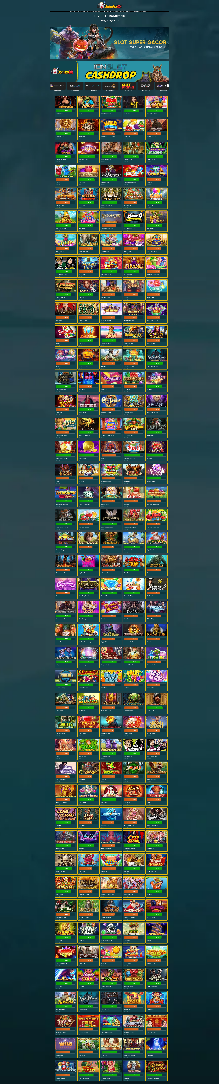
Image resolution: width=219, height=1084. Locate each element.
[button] (167, 85)
